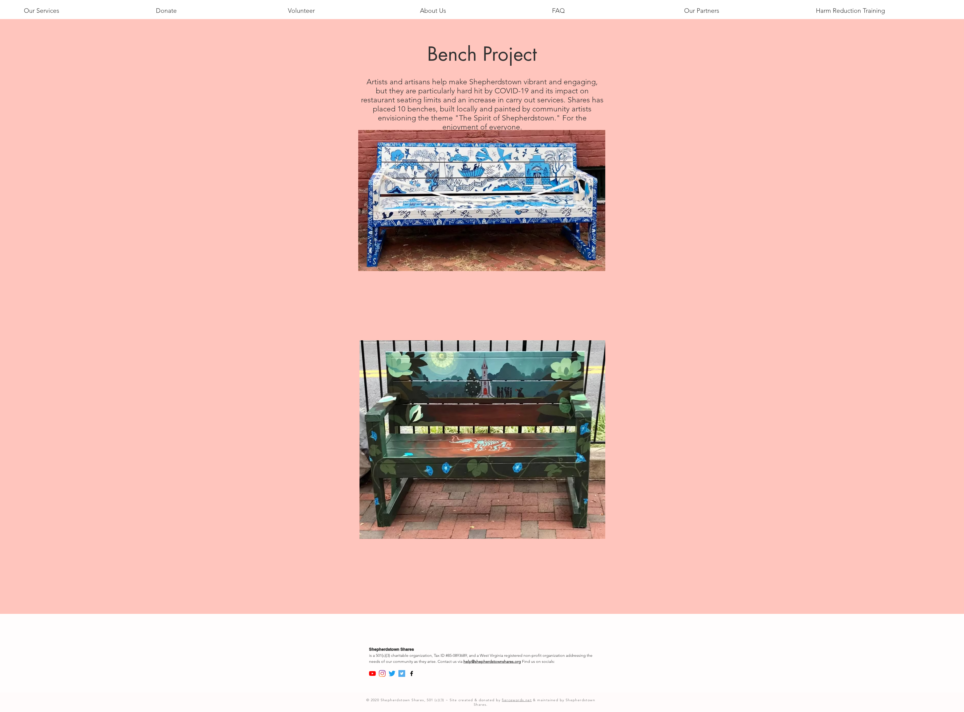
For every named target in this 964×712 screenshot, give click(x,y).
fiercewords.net (517, 700)
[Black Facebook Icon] (411, 673)
